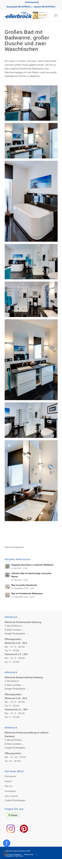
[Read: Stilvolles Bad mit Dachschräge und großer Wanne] (7, 575)
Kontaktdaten (10, 791)
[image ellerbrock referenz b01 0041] (32, 481)
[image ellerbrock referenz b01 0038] (32, 421)
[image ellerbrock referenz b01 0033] (32, 300)
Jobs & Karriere (11, 796)
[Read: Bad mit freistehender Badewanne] (7, 595)
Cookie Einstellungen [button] (15, 800)
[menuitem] (31, 2)
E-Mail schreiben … (14, 629)
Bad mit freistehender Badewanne (27, 593)
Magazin (8, 781)
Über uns (8, 786)
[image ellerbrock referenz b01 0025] (32, 142)
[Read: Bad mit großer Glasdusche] (7, 586)
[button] (5, 853)
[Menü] (55, 15)
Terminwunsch (32, 2)
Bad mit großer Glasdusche (24, 585)
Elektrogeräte (10, 776)
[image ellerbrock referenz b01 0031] (32, 263)
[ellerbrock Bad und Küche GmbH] (26, 15)
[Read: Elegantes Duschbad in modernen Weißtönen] (7, 566)
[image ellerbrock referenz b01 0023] (32, 104)
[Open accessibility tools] (6, 843)
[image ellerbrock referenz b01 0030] (32, 202)
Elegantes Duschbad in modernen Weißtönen (32, 565)
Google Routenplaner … (17, 633)
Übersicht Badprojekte (14, 547)
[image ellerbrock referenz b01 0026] (32, 361)
